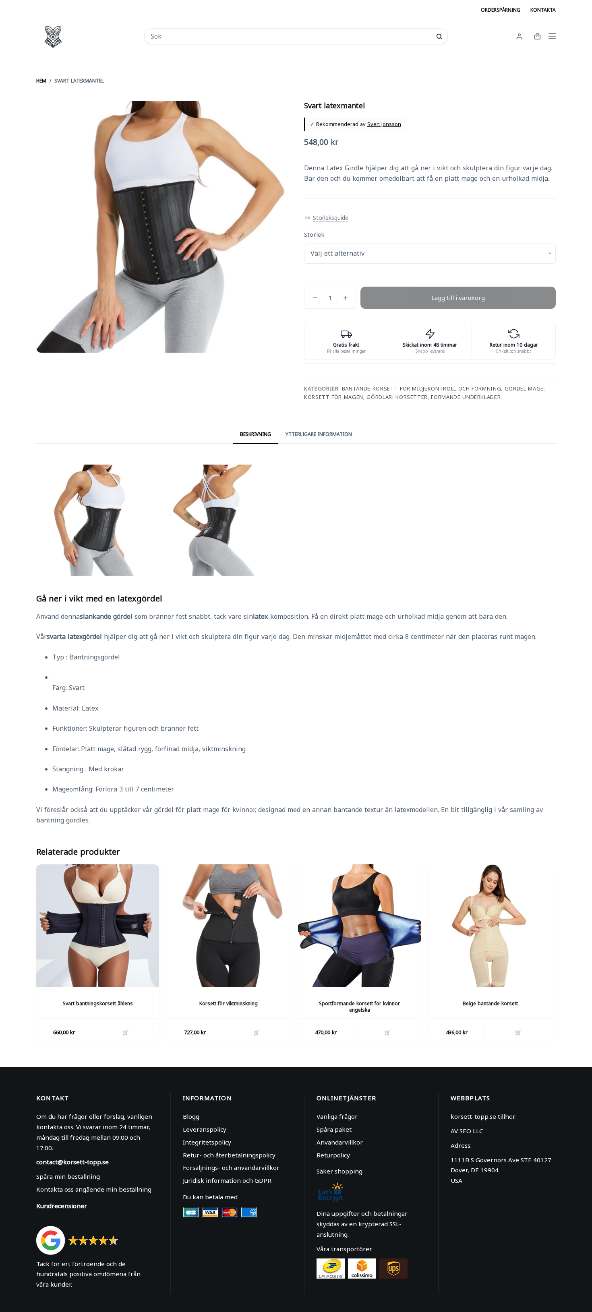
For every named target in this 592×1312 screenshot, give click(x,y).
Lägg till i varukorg (458, 297)
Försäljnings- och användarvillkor (231, 1167)
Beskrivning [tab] (255, 434)
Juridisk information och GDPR (227, 1180)
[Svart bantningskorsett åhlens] (97, 925)
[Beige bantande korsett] (490, 925)
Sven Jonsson (384, 124)
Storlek (314, 234)
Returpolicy (333, 1155)
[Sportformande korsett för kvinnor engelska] (359, 925)
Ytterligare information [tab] (319, 434)
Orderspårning (500, 9)
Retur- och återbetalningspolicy (229, 1155)
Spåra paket (334, 1129)
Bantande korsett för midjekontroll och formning (421, 388)
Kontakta (543, 9)
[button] (326, 218)
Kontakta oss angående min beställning (93, 1189)
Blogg (191, 1116)
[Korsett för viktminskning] (228, 925)
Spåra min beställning (68, 1176)
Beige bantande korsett (490, 1003)
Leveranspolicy (204, 1129)
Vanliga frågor (337, 1116)
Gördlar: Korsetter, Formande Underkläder (433, 397)
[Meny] (552, 36)
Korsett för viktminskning (228, 1003)
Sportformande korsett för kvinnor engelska (359, 1007)
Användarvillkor (340, 1142)
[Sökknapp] (439, 36)
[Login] (519, 36)
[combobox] (291, 36)
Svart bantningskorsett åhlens (98, 1003)
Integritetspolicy (207, 1142)
